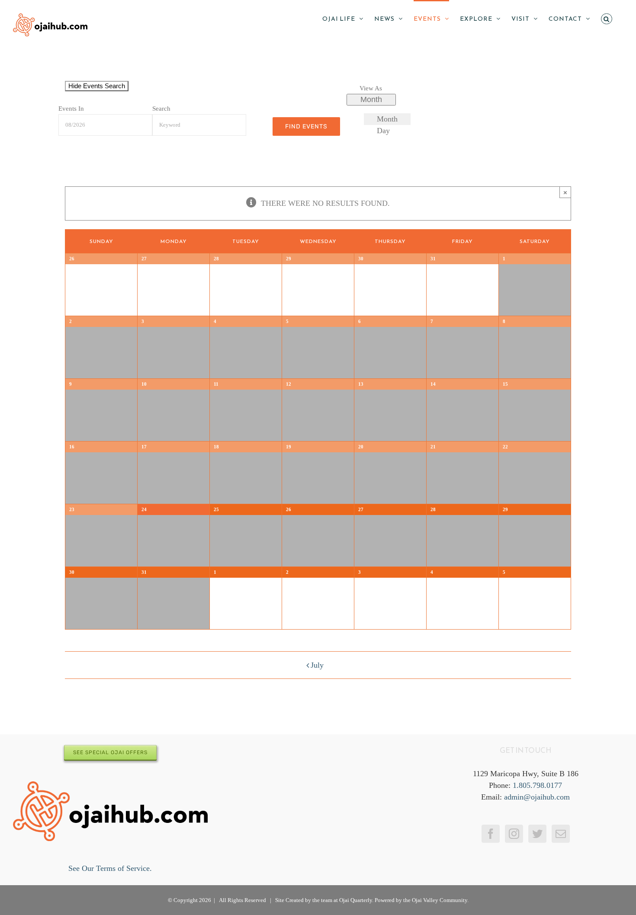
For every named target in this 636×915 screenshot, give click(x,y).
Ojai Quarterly (355, 900)
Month (371, 99)
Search (161, 108)
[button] (606, 18)
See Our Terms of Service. (110, 868)
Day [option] (383, 130)
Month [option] (387, 119)
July (317, 665)
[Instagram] (514, 834)
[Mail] (561, 834)
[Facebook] (491, 834)
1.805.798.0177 (537, 785)
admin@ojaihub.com (537, 797)
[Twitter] (537, 834)
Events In (71, 108)
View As (371, 88)
